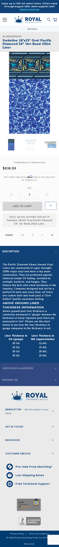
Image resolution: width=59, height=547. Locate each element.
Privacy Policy (17, 533)
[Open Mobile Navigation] (5, 19)
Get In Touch (14, 426)
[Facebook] (42, 235)
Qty (29, 188)
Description (10, 251)
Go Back (32, 29)
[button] (5, 98)
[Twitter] (52, 235)
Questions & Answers (17, 368)
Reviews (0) (10, 379)
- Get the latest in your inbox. (27, 411)
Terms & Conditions (39, 533)
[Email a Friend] (22, 235)
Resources (12, 440)
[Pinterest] (33, 235)
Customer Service (17, 453)
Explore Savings (29, 9)
